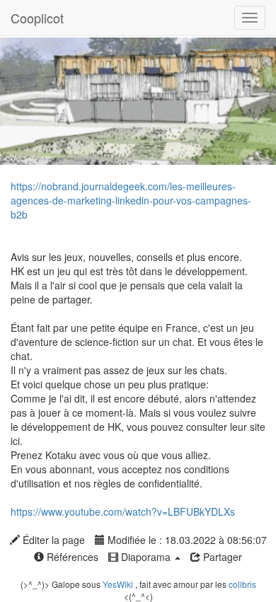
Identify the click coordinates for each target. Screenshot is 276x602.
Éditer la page (52, 540)
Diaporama (145, 557)
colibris (242, 584)
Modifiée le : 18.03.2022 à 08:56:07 (186, 540)
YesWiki (118, 584)
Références (71, 557)
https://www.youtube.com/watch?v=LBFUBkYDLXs (123, 511)
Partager (221, 557)
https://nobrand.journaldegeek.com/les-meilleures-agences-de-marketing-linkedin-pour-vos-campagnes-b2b (131, 200)
